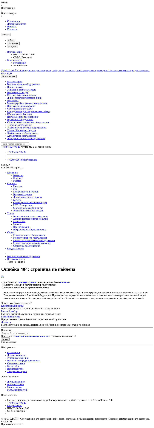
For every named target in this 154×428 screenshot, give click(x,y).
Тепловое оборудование (19, 125)
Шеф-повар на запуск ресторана (29, 229)
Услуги (10, 213)
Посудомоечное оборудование (22, 117)
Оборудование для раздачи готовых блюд (28, 111)
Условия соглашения (17, 358)
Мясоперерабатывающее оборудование (27, 103)
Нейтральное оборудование (21, 106)
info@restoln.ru (29, 159)
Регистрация (19, 62)
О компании (13, 21)
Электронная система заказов (28, 210)
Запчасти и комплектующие (21, 89)
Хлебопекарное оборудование (22, 133)
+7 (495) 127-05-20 (16, 152)
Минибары (12, 100)
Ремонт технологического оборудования (34, 240)
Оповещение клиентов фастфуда (30, 202)
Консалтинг (19, 221)
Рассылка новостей (17, 390)
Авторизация (20, 65)
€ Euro (11, 40)
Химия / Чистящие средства (21, 130)
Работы (17, 181)
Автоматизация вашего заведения (30, 216)
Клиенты (18, 178)
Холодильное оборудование (21, 135)
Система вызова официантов (28, 208)
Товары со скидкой (17, 371)
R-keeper (17, 186)
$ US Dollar (13, 43)
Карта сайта (13, 366)
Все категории (14, 81)
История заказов (15, 384)
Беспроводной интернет (25, 191)
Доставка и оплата (16, 24)
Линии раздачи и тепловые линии (24, 98)
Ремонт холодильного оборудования (32, 243)
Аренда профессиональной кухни (30, 218)
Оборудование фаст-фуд (19, 114)
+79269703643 (14, 159)
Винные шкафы (15, 87)
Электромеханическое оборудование (26, 138)
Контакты (12, 29)
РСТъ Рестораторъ (22, 205)
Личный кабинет (16, 381)
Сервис (11, 232)
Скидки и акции (15, 248)
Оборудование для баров (20, 108)
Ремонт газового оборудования (29, 235)
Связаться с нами (16, 363)
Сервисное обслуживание (26, 246)
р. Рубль (12, 46)
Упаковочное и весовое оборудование (26, 127)
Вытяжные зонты (16, 259)
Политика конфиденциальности (23, 360)
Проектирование (22, 227)
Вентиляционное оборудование (23, 84)
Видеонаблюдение (22, 194)
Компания (12, 172)
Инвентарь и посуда (17, 92)
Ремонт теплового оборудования (30, 237)
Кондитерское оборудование (21, 95)
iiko (15, 189)
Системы (12, 183)
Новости (11, 26)
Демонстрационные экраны (27, 197)
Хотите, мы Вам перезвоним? (36, 146)
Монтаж (17, 224)
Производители (15, 368)
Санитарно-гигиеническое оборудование (28, 122)
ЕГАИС (17, 199)
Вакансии (18, 175)
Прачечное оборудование (20, 119)
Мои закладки (14, 387)
